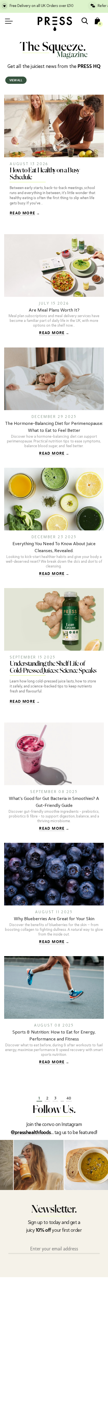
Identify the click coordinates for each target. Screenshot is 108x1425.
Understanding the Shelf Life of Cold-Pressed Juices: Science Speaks (53, 667)
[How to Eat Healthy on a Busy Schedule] (54, 126)
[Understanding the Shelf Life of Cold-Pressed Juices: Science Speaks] (54, 619)
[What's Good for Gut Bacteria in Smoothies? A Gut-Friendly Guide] (54, 754)
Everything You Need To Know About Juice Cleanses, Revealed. (54, 547)
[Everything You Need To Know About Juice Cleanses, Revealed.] (54, 499)
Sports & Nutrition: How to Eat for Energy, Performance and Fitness (54, 1035)
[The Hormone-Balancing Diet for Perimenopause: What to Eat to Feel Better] (54, 378)
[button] (102, 1165)
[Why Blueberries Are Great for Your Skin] (54, 874)
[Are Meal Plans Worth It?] (54, 265)
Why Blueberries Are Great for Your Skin (54, 919)
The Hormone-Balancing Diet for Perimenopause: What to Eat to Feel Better (54, 427)
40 (68, 1098)
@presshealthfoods (31, 1132)
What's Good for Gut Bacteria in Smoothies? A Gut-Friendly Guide (54, 802)
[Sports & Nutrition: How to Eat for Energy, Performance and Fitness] (54, 987)
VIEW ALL (15, 80)
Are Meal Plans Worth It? (54, 310)
